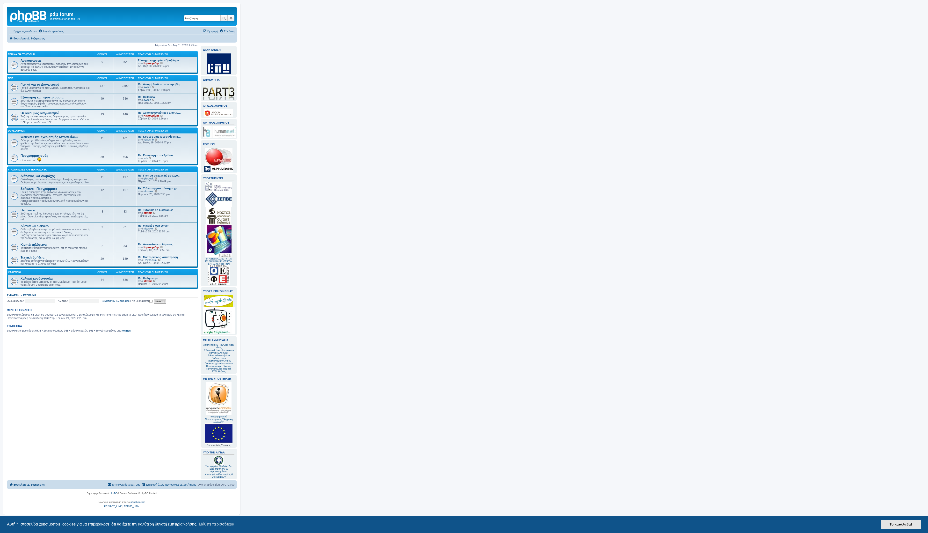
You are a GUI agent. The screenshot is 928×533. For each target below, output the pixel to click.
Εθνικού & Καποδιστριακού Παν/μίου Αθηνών (219, 351)
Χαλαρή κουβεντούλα (37, 278)
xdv (146, 158)
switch (147, 87)
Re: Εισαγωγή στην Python (155, 155)
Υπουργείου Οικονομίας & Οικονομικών (219, 475)
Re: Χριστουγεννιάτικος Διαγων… (159, 112)
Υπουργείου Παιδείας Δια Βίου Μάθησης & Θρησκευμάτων (218, 469)
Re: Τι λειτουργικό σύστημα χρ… (159, 188)
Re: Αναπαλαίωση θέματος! (156, 244)
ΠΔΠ (10, 78)
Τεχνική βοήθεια (32, 257)
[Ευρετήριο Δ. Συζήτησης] (29, 15)
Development (17, 130)
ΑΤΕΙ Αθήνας (219, 371)
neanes (126, 330)
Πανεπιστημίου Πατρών (219, 366)
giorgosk (149, 178)
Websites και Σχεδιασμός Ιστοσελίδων (49, 137)
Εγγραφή (29, 295)
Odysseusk (150, 260)
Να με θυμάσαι (140, 300)
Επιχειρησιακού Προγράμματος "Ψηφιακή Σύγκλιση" (219, 419)
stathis (148, 212)
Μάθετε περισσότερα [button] (216, 524)
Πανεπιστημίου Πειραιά (218, 368)
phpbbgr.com (137, 502)
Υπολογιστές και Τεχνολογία (27, 169)
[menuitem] (51, 31)
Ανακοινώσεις (31, 60)
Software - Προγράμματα (39, 189)
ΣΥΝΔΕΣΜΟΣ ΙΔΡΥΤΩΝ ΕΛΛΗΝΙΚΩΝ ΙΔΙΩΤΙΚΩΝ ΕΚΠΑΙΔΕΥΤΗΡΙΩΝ (218, 261)
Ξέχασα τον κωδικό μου (116, 300)
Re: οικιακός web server (153, 225)
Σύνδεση (13, 295)
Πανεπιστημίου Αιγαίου (219, 360)
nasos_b (149, 139)
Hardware (28, 210)
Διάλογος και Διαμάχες (38, 176)
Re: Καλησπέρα (148, 278)
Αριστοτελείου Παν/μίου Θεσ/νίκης (218, 346)
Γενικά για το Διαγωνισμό (40, 84)
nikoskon (149, 191)
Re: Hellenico (146, 97)
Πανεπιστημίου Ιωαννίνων (219, 363)
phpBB (113, 493)
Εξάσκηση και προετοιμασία (42, 97)
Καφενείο (14, 272)
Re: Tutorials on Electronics (155, 209)
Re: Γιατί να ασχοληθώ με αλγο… (159, 175)
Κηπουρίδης (152, 63)
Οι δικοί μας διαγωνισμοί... (41, 113)
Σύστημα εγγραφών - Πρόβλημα (158, 60)
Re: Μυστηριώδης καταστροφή (158, 257)
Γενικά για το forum (21, 54)
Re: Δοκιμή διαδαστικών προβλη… (160, 84)
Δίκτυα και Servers (35, 226)
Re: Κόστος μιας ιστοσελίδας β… (159, 136)
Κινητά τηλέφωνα (34, 244)
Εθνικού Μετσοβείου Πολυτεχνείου (219, 356)
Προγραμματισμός (34, 155)
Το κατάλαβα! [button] (901, 524)
